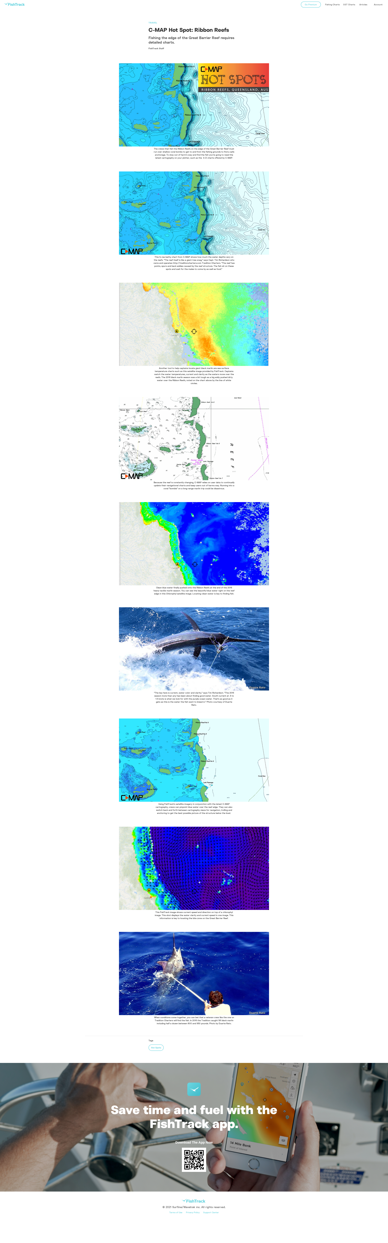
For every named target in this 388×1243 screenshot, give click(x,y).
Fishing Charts (332, 4)
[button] (363, 4)
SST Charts (349, 4)
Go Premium (311, 4)
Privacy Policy (193, 1212)
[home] (14, 4)
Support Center (211, 1212)
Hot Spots (156, 1047)
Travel (153, 22)
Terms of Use (175, 1212)
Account (378, 4)
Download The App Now (194, 1142)
